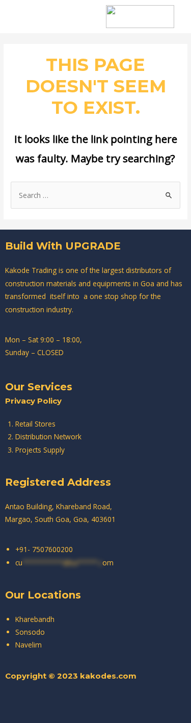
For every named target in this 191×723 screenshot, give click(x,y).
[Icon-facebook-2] (53, 702)
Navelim (28, 645)
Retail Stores (35, 424)
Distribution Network (48, 436)
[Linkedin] (137, 702)
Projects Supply (40, 450)
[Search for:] (95, 195)
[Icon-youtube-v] (109, 702)
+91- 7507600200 (44, 549)
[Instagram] (81, 702)
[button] (38, 17)
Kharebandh (34, 619)
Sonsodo (30, 632)
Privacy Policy (33, 401)
